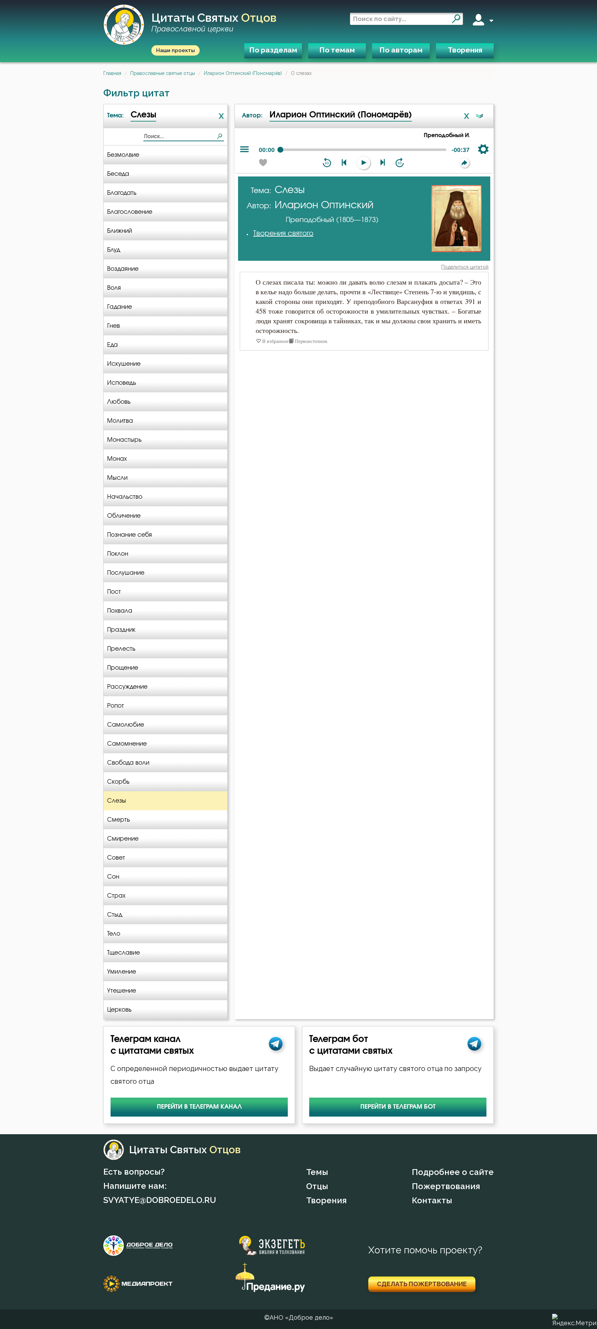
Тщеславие (123, 953)
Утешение (121, 991)
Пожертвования (446, 1186)
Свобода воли (128, 763)
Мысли (117, 478)
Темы (317, 1172)
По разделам (273, 50)
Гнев (113, 326)
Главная (112, 73)
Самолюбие (125, 725)
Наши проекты (175, 50)
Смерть (118, 820)
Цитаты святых (213, 22)
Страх (116, 896)
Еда (112, 345)
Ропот (115, 706)
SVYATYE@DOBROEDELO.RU (159, 1200)
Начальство (124, 497)
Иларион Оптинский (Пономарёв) (243, 73)
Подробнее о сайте (453, 1172)
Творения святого (283, 233)
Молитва (120, 421)
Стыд (114, 915)
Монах (117, 459)
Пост (114, 592)
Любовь (119, 402)
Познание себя (129, 535)
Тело (113, 934)
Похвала (119, 611)
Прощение (122, 668)
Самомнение (127, 744)
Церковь (119, 1010)
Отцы (317, 1186)
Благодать (121, 193)
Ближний (119, 231)
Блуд (113, 250)
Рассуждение (127, 687)
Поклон (117, 554)
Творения (465, 50)
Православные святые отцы (162, 73)
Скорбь (118, 782)
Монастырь (124, 440)
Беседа (118, 174)
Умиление (121, 972)
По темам (337, 50)
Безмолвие (123, 155)
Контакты (432, 1200)
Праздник (121, 630)
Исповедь (121, 383)
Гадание (119, 307)
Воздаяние (123, 269)
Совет (116, 858)
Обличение (124, 516)
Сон (113, 877)
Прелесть (121, 649)
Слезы (116, 801)
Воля (114, 288)
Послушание (125, 573)
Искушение (124, 364)
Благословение (129, 212)
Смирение (123, 839)
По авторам (401, 50)
